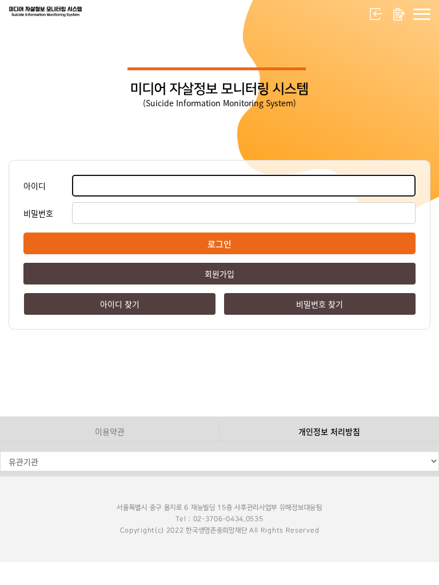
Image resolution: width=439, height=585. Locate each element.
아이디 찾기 (119, 304)
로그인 (376, 14)
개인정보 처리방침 (329, 431)
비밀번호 (38, 213)
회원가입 (399, 14)
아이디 (34, 185)
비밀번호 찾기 (319, 304)
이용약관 (110, 431)
